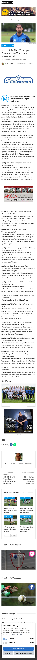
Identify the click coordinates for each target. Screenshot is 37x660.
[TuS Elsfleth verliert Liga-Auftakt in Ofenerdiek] (27, 520)
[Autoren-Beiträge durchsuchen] (18, 457)
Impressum (6, 634)
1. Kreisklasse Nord (9, 498)
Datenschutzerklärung (16, 634)
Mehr (32, 638)
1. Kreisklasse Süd (25, 516)
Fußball (12, 45)
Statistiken (11, 642)
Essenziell (11, 638)
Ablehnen (8, 653)
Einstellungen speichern (24, 653)
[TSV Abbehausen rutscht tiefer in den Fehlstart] (10, 520)
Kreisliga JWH (8, 516)
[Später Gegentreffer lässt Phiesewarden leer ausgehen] (27, 501)
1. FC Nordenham (10, 440)
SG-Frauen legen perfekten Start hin (12, 619)
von (18, 405)
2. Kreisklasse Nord (25, 498)
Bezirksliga (5, 45)
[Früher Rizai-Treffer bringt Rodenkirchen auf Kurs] (10, 501)
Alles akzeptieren (18, 648)
